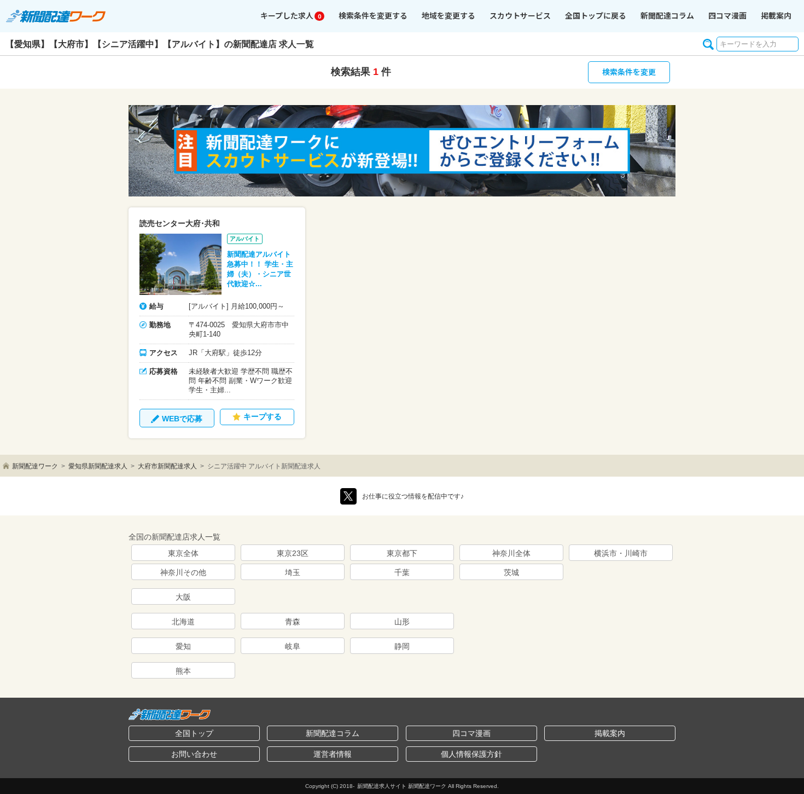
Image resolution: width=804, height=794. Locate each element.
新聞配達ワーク (35, 466)
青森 (292, 621)
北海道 (183, 621)
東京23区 (292, 553)
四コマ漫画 (727, 15)
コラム (667, 15)
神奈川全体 (511, 553)
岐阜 (292, 646)
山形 (402, 621)
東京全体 (183, 553)
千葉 (402, 572)
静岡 (402, 646)
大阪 (183, 597)
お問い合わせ (194, 754)
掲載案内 (776, 15)
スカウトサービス (520, 15)
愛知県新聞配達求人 (97, 466)
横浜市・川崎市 (621, 553)
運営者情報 (332, 754)
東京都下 (402, 553)
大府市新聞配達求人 (167, 466)
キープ (290, 15)
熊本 (183, 671)
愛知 (183, 646)
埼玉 (292, 572)
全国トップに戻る (595, 15)
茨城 (511, 572)
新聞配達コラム (332, 733)
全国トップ (194, 733)
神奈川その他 (183, 572)
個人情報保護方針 (471, 754)
